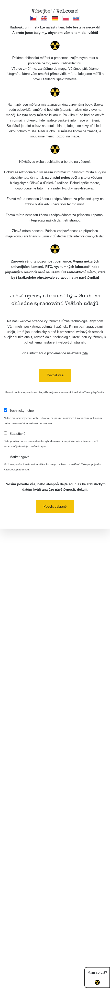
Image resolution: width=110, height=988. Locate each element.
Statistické (17, 434)
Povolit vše (55, 375)
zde (85, 353)
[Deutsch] (55, 18)
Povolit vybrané (55, 506)
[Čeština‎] (33, 18)
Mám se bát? (97, 972)
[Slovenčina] (76, 18)
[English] (44, 18)
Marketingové (19, 457)
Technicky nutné (21, 410)
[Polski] (65, 18)
